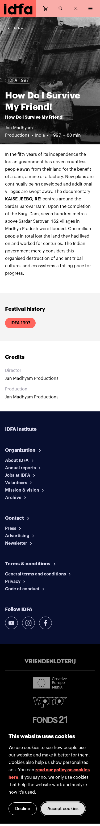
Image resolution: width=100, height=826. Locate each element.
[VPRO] (50, 702)
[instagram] (28, 623)
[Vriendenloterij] (50, 661)
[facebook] (45, 623)
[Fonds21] (50, 719)
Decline (22, 809)
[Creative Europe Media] (50, 683)
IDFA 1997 (20, 323)
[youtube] (11, 623)
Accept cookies (62, 809)
